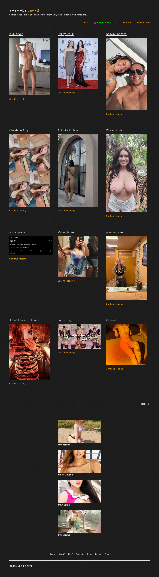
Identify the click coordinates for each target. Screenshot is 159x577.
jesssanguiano (115, 232)
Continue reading (17, 99)
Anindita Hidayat (68, 130)
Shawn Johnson (116, 34)
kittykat (111, 320)
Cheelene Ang (18, 130)
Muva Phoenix (67, 232)
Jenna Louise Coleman (24, 320)
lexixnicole (16, 34)
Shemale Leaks (20, 566)
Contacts (126, 22)
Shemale (24, 10)
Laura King (65, 320)
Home (87, 22)
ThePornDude (142, 22)
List (116, 22)
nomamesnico (18, 232)
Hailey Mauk (66, 34)
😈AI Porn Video (102, 22)
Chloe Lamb (114, 130)
